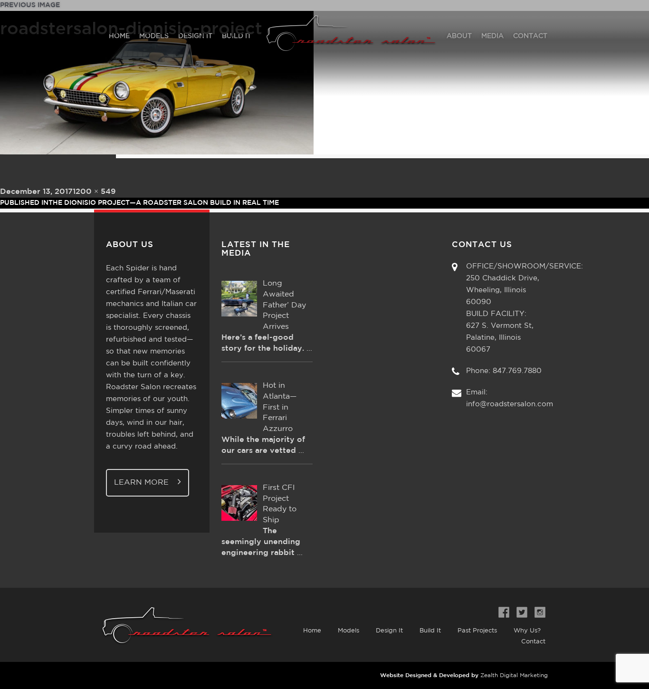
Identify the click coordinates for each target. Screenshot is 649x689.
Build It (430, 630)
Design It (389, 630)
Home (312, 630)
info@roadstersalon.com (509, 404)
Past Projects (477, 630)
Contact (533, 641)
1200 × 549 (94, 191)
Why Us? (527, 630)
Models (348, 630)
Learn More (142, 482)
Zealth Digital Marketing (514, 675)
